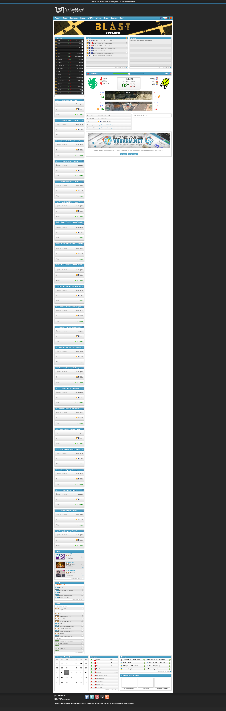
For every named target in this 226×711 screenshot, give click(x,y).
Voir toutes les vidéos (77, 578)
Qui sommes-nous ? (60, 695)
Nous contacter (58, 697)
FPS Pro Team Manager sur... (66, 626)
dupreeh (104, 85)
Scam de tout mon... (64, 643)
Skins (106, 18)
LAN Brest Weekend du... (65, 621)
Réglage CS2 (62, 609)
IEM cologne (62, 623)
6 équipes (79, 227)
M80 (166, 74)
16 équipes (79, 104)
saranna (98, 672)
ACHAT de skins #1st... (65, 646)
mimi (97, 663)
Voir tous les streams (111, 689)
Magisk (104, 81)
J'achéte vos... (62, 648)
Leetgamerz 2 (100, 684)
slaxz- (154, 81)
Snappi (104, 78)
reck (154, 80)
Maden (104, 80)
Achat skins (62, 651)
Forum (82, 18)
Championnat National (162, 688)
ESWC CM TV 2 (100, 687)
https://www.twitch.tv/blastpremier (107, 124)
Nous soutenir (58, 698)
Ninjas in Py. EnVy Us (155, 669)
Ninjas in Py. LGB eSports (156, 659)
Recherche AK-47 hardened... (66, 641)
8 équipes (79, 290)
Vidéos (98, 18)
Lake (154, 85)
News (65, 18)
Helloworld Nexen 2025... (65, 616)
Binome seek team (63, 613)
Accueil (57, 18)
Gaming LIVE (100, 678)
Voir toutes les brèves (164, 67)
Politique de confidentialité (62, 699)
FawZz (98, 669)
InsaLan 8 (146, 688)
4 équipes (79, 124)
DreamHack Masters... (129, 688)
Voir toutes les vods (77, 599)
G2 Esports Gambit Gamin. (131, 659)
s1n (154, 83)
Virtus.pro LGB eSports (130, 665)
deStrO (73, 703)
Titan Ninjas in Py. (154, 665)
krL (97, 666)
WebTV (90, 18)
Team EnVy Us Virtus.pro (156, 662)
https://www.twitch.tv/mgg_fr (106, 128)
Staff (121, 18)
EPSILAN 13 (99, 681)
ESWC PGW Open (101, 675)
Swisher (153, 78)
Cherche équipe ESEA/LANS (66, 631)
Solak (77, 703)
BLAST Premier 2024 (104, 115)
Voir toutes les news (120, 67)
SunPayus (105, 83)
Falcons (94, 74)
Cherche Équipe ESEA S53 (66, 636)
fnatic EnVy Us (127, 669)
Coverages (74, 18)
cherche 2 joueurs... (64, 618)
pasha (98, 659)
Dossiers (114, 18)
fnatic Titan (126, 662)
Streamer (61, 633)
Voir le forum (79, 652)
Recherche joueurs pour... (65, 628)
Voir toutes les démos (164, 671)
